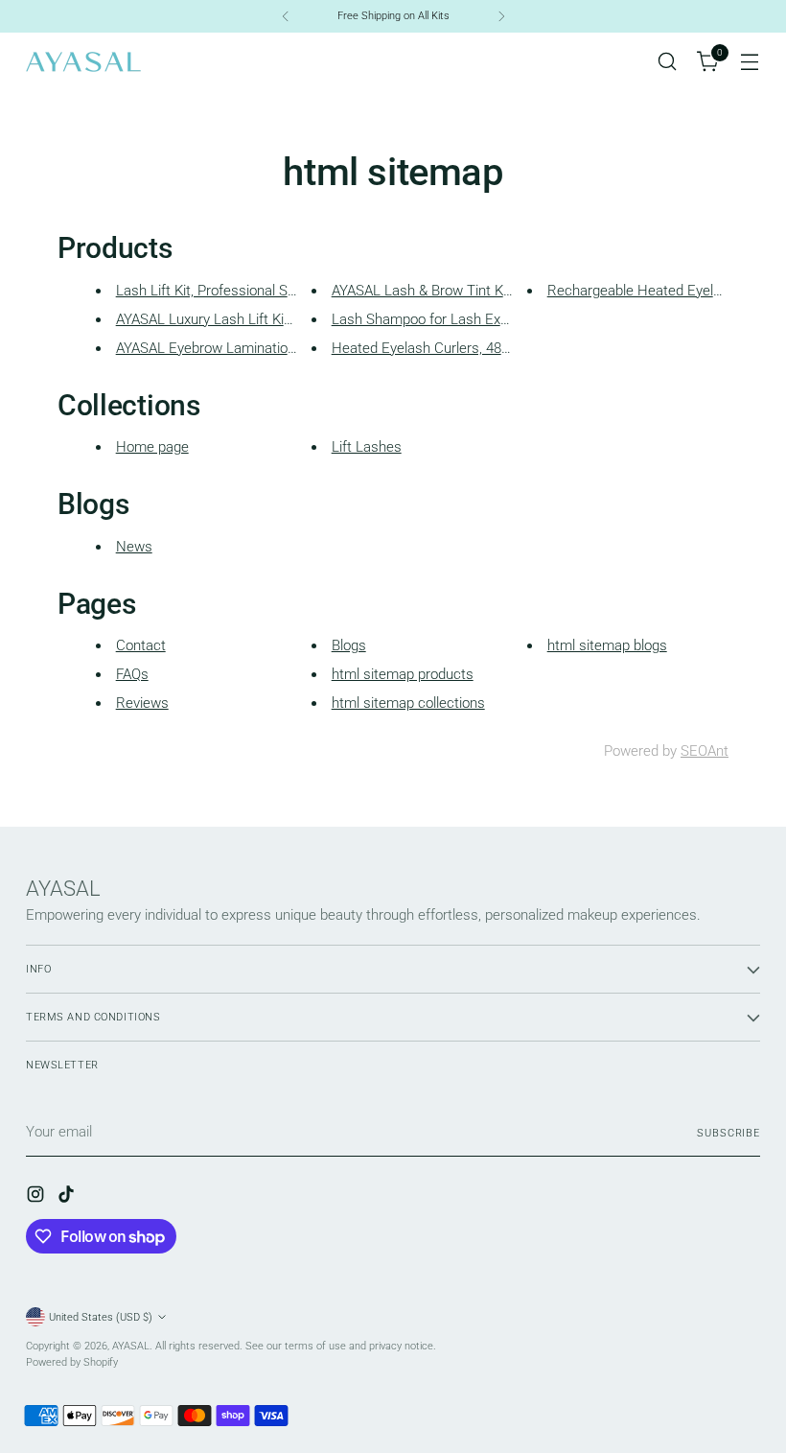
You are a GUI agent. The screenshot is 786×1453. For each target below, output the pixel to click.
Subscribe (728, 1132)
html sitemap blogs (607, 645)
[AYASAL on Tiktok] (68, 1196)
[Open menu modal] (750, 62)
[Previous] (286, 16)
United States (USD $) (100, 1317)
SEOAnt (704, 751)
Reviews (142, 703)
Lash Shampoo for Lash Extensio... (441, 319)
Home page (152, 447)
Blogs (349, 645)
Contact (141, 645)
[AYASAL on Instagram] (37, 1196)
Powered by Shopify (72, 1362)
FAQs (132, 674)
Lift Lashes (367, 447)
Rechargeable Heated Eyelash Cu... (658, 290)
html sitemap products (403, 674)
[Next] (501, 16)
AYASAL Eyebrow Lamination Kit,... (223, 348)
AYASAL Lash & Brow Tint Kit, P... (434, 290)
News (134, 546)
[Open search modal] (667, 62)
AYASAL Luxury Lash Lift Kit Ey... (217, 319)
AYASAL (131, 1345)
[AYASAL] (83, 62)
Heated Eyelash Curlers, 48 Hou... (437, 348)
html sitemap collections (408, 703)
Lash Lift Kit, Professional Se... (211, 290)
